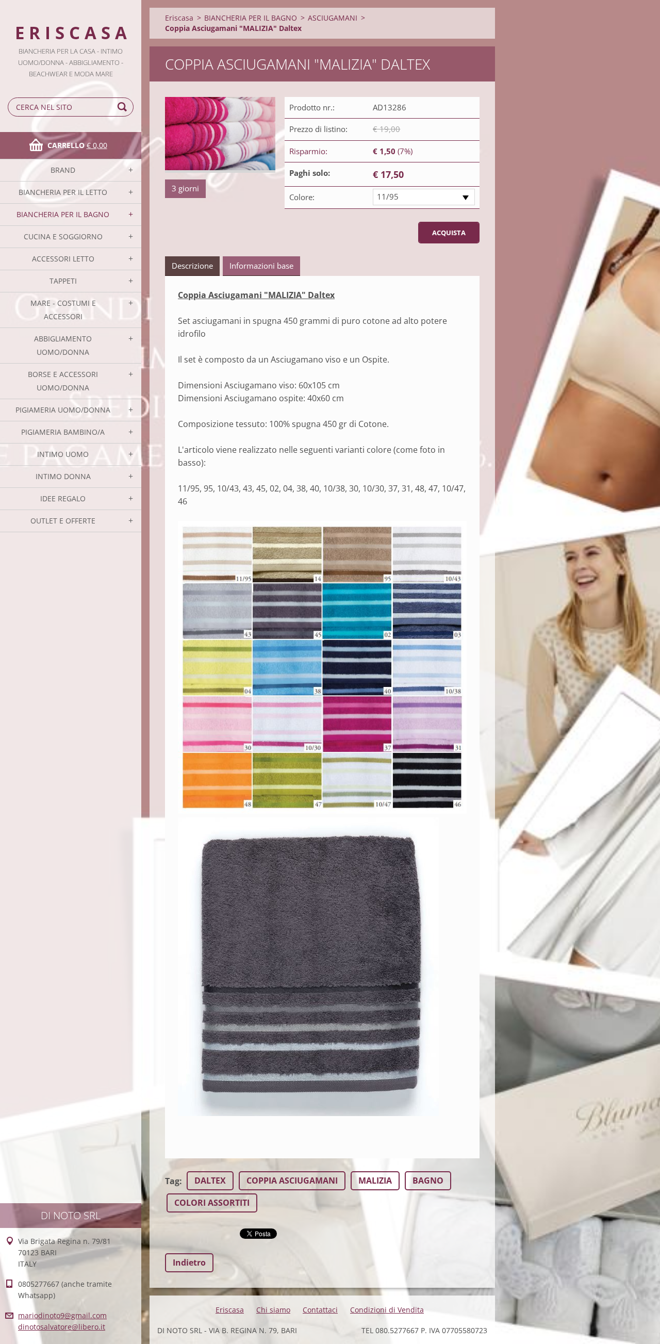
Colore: (302, 197)
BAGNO (427, 1180)
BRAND (63, 170)
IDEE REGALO (63, 498)
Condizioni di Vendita (387, 1310)
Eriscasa (179, 18)
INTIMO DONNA (63, 476)
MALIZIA (375, 1180)
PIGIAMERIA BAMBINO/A (63, 432)
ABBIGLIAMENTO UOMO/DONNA (63, 345)
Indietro (189, 1262)
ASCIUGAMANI (332, 18)
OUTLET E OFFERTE (62, 521)
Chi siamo (273, 1310)
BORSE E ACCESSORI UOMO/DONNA (63, 380)
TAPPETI (63, 281)
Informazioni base (261, 265)
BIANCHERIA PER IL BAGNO (62, 214)
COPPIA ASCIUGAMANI (292, 1180)
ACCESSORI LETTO (63, 259)
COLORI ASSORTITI (212, 1202)
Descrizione (192, 265)
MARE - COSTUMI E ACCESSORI (63, 309)
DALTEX (210, 1180)
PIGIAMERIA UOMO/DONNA (62, 410)
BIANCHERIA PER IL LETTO (63, 192)
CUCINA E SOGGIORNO (63, 236)
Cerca (123, 107)
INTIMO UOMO (63, 454)
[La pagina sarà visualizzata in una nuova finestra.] (220, 135)
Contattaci (320, 1310)
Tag (172, 1181)
